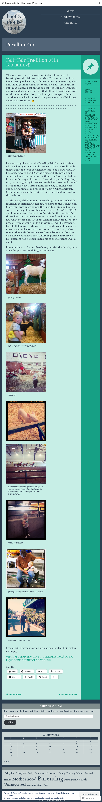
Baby (31, 773)
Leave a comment (67, 694)
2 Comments (15, 694)
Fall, (29, 78)
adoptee (90, 109)
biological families (91, 124)
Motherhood (24, 779)
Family (62, 773)
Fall (87, 132)
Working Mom (34, 785)
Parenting (50, 779)
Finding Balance (75, 773)
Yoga (45, 785)
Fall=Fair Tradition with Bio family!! (32, 62)
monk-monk (88, 91)
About (71, 11)
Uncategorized (15, 784)
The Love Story (70, 17)
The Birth (70, 23)
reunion (90, 152)
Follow (10, 722)
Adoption (90, 100)
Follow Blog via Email (51, 706)
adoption (90, 117)
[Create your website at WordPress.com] (51, 3)
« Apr (6, 761)
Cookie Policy (59, 798)
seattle (89, 154)
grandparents (93, 138)
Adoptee (90, 98)
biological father (91, 129)
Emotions (52, 773)
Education (40, 773)
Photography (71, 780)
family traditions (91, 135)
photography (93, 146)
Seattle (89, 103)
